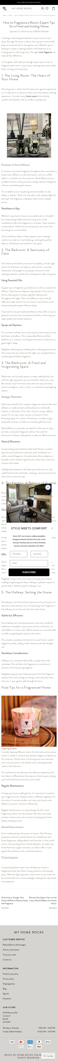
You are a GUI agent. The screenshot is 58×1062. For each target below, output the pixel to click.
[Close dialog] (47, 487)
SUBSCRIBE (29, 572)
